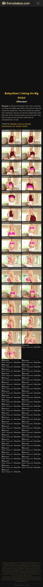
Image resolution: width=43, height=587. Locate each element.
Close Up (20, 124)
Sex (13, 126)
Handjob (27, 124)
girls (27, 565)
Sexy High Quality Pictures (9, 564)
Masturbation (7, 126)
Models (25, 567)
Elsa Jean (22, 101)
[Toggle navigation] (38, 3)
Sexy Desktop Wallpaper (12, 571)
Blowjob (13, 124)
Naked (3, 569)
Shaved (18, 126)
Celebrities (19, 567)
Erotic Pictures (11, 572)
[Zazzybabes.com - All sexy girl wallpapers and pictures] (16, 3)
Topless (25, 126)
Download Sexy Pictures (34, 574)
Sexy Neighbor (21, 568)
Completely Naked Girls (25, 572)
